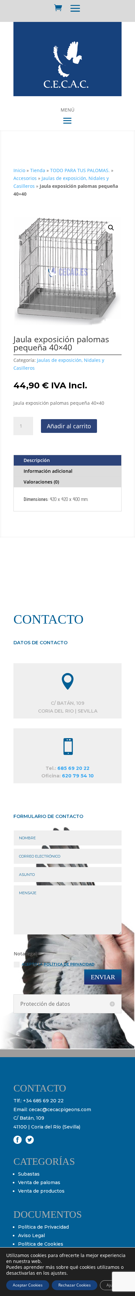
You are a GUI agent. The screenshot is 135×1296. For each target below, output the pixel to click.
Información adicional (48, 471)
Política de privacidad (69, 964)
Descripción (37, 460)
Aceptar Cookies (28, 1285)
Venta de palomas (39, 1182)
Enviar (103, 977)
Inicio (19, 170)
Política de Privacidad (43, 1227)
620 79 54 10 (78, 776)
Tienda (37, 170)
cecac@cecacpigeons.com (60, 1109)
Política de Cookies (40, 1244)
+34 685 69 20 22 (43, 1101)
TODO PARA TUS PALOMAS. (80, 170)
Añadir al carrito (69, 426)
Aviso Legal (31, 1235)
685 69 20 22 (73, 768)
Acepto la (58, 964)
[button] (111, 228)
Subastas (29, 1174)
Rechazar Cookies (74, 1285)
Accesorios (25, 178)
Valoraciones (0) (41, 482)
